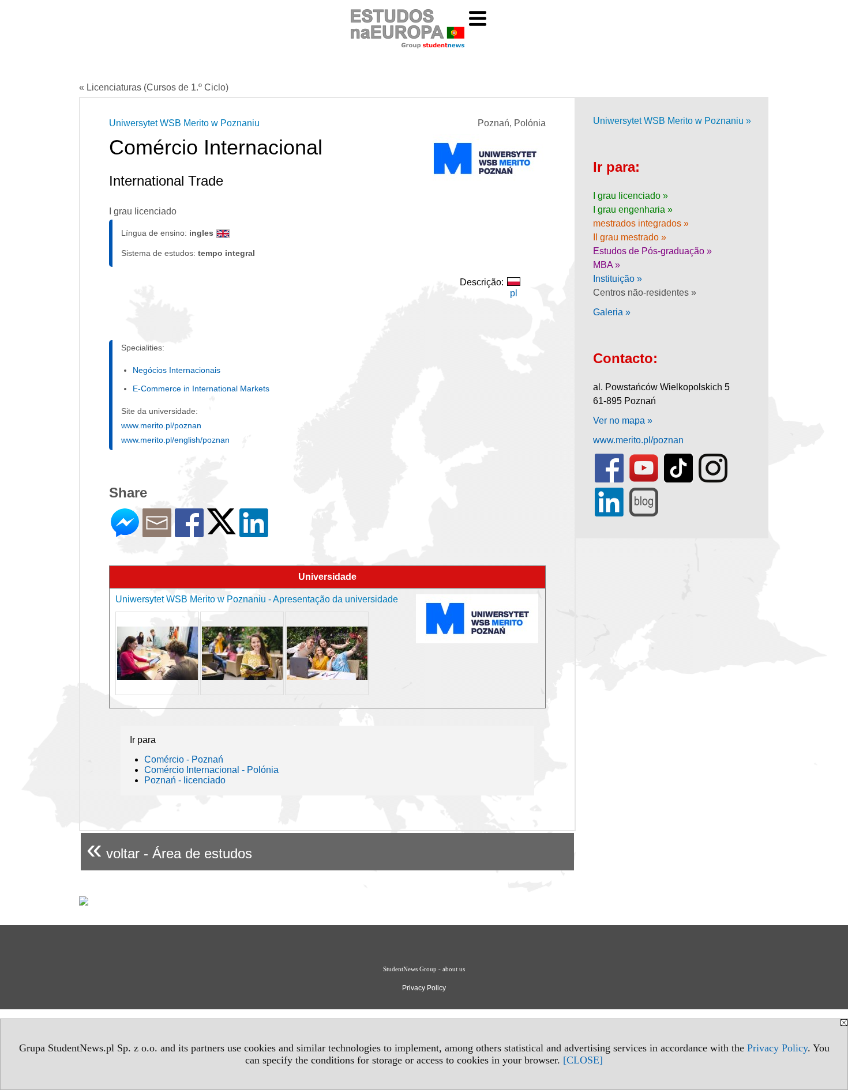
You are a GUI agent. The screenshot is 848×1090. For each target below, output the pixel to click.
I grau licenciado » (630, 196)
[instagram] (713, 480)
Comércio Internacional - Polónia (211, 770)
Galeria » (612, 312)
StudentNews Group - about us (424, 968)
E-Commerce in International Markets (201, 388)
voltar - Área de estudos (169, 848)
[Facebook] (189, 532)
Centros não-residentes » (644, 292)
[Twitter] (221, 529)
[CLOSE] (583, 1060)
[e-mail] (156, 532)
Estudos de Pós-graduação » (652, 251)
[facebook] (609, 480)
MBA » (606, 265)
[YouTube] (644, 480)
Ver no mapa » (622, 420)
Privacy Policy (777, 1048)
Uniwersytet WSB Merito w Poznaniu (184, 123)
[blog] (644, 514)
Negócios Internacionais (176, 370)
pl (513, 293)
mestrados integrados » (641, 223)
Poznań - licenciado (185, 780)
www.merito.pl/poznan (161, 425)
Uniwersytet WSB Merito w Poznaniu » (672, 121)
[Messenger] (125, 532)
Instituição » (617, 279)
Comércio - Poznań (183, 759)
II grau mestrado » (629, 237)
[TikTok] (678, 480)
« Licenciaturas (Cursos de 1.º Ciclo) (153, 87)
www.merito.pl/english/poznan (175, 439)
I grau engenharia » (633, 209)
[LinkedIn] (253, 532)
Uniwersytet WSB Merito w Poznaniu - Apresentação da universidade (256, 599)
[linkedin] (609, 514)
